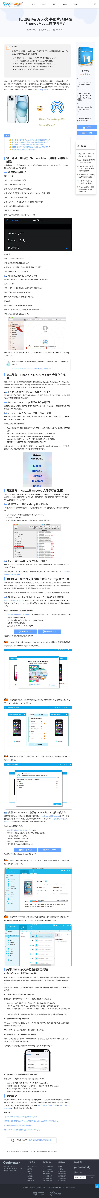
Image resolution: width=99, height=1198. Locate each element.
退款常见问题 (62, 1176)
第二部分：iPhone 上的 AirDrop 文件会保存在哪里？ (30, 142)
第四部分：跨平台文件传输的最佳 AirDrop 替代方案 (30, 147)
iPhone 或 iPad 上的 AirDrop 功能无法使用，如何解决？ (31, 369)
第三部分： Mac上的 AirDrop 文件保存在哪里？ (28, 145)
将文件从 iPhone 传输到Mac (17, 830)
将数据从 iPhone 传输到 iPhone (18, 615)
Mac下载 (88, 133)
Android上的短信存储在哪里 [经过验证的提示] (87, 161)
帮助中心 (60, 1167)
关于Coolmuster (32, 1167)
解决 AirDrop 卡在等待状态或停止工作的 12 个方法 (22, 1130)
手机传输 (85, 71)
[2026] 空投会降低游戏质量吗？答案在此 (18, 1125)
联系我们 (29, 1169)
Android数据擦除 (48, 1171)
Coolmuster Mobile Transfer (14, 600)
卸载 (44, 1187)
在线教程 (60, 1169)
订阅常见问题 (62, 1178)
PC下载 (88, 127)
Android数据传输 (48, 1167)
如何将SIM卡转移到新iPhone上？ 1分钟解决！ (86, 182)
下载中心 (29, 1174)
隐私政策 (32, 1187)
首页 (33, 4)
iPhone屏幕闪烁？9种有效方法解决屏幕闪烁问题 (87, 176)
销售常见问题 (62, 1174)
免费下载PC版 (26, 631)
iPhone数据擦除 (47, 1180)
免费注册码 (30, 1180)
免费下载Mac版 (51, 631)
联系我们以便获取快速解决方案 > (40, 1140)
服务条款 (25, 1187)
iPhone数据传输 (47, 1176)
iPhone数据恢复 (47, 1178)
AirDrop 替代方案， (44, 90)
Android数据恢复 (48, 1169)
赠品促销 (29, 1178)
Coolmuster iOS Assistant (50, 816)
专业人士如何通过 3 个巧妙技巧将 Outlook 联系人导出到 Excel (86, 189)
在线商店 (29, 1171)
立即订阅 (90, 1177)
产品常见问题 (62, 1171)
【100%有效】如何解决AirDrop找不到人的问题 (20, 1117)
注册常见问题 (62, 1180)
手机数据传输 (46, 1174)
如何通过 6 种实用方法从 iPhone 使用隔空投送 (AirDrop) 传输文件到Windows (31, 1121)
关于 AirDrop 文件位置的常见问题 (23, 150)
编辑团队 (32, 30)
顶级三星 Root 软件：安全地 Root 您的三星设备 (86, 155)
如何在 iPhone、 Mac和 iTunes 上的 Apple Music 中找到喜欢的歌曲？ (86, 168)
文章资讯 (29, 1176)
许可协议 (38, 1187)
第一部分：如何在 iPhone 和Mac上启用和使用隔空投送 (31, 140)
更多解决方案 (45, 30)
